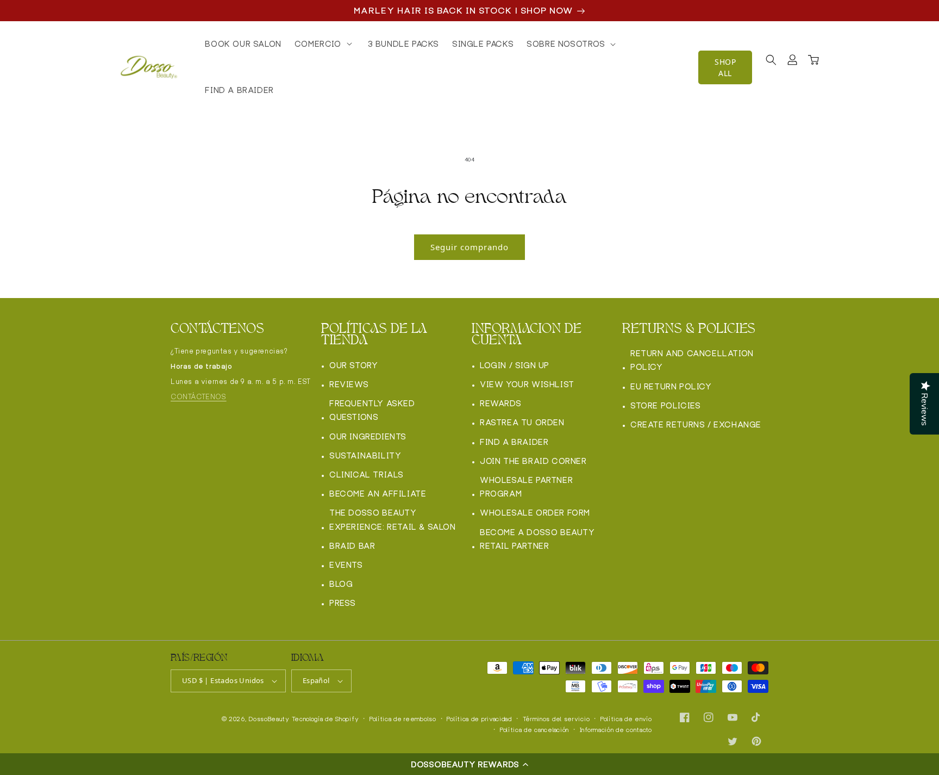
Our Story (353, 365)
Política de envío (626, 719)
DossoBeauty (269, 719)
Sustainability (365, 455)
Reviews (348, 384)
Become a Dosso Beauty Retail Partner (537, 539)
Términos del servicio (556, 719)
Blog (341, 583)
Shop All (725, 67)
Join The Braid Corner (533, 461)
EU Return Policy (671, 386)
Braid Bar (352, 545)
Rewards (500, 403)
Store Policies (665, 405)
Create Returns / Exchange (695, 424)
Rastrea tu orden (522, 422)
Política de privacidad (479, 719)
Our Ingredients (367, 436)
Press (342, 602)
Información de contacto (616, 730)
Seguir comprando (469, 246)
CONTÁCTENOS (199, 397)
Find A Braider (514, 442)
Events (346, 564)
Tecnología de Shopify (325, 719)
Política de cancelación (534, 730)
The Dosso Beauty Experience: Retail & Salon (392, 519)
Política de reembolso (403, 719)
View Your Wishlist (527, 384)
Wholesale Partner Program (526, 486)
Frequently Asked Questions (372, 410)
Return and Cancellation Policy (692, 360)
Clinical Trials (366, 474)
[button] (469, 764)
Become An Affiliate (377, 493)
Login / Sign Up (514, 365)
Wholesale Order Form (535, 512)
